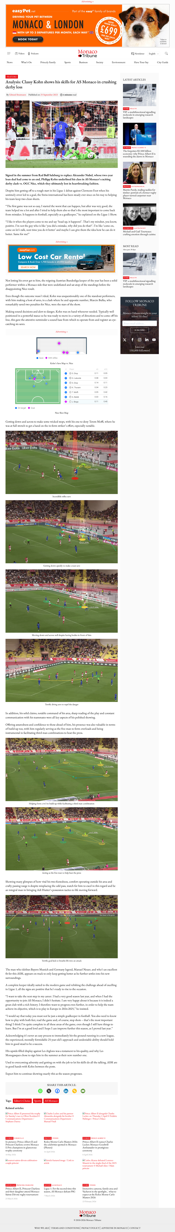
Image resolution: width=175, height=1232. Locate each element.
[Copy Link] (74, 1091)
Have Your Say (141, 62)
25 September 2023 (49, 94)
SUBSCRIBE (140, 330)
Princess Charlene (25, 1185)
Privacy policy (90, 1227)
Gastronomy (140, 228)
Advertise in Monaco (114, 1227)
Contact (135, 1227)
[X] (49, 1091)
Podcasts (35, 53)
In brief (9, 1138)
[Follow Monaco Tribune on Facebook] (132, 340)
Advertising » (62, 241)
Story (85, 1185)
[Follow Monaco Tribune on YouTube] (154, 340)
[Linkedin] (66, 1091)
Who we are (41, 1227)
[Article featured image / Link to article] (61, 1171)
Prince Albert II (98, 1138)
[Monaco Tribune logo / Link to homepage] (87, 53)
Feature (12, 76)
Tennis (55, 1138)
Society (99, 62)
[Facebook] (57, 1091)
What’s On (26, 62)
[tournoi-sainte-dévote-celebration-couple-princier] (23, 1171)
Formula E (19, 1138)
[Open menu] (9, 51)
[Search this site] (166, 54)
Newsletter (139, 53)
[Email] (83, 1091)
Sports (67, 62)
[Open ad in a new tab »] (87, 25)
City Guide (162, 62)
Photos (47, 1138)
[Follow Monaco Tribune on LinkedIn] (147, 340)
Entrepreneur (137, 186)
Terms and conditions (65, 1227)
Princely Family (48, 62)
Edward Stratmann (17, 94)
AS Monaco (51, 1100)
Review (47, 1185)
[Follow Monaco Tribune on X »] (125, 340)
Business (83, 62)
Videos (21, 53)
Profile (126, 186)
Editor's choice (22, 1100)
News (9, 62)
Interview (128, 228)
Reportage (11, 1185)
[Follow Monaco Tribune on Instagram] (139, 340)
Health (133, 109)
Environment (118, 62)
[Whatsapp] (40, 1091)
